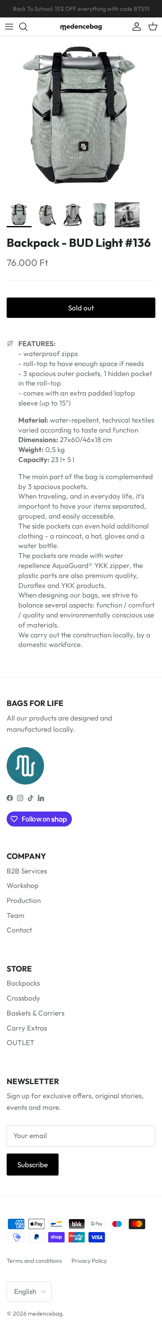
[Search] (27, 26)
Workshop (23, 885)
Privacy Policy (89, 1260)
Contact (19, 929)
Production (24, 900)
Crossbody (23, 998)
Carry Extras (27, 1027)
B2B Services (27, 870)
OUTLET (20, 1042)
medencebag (45, 1313)
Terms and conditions (34, 1260)
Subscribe (32, 1164)
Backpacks (23, 983)
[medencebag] (81, 26)
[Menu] (9, 26)
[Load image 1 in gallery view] (81, 117)
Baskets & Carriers (35, 1012)
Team (16, 915)
